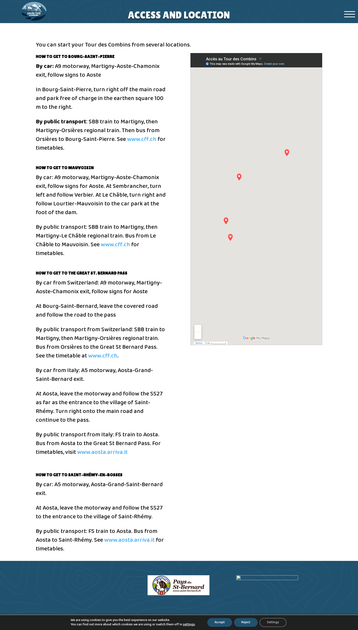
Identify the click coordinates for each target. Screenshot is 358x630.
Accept (220, 622)
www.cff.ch (141, 139)
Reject (245, 622)
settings (189, 624)
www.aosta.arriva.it (102, 452)
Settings (273, 622)
